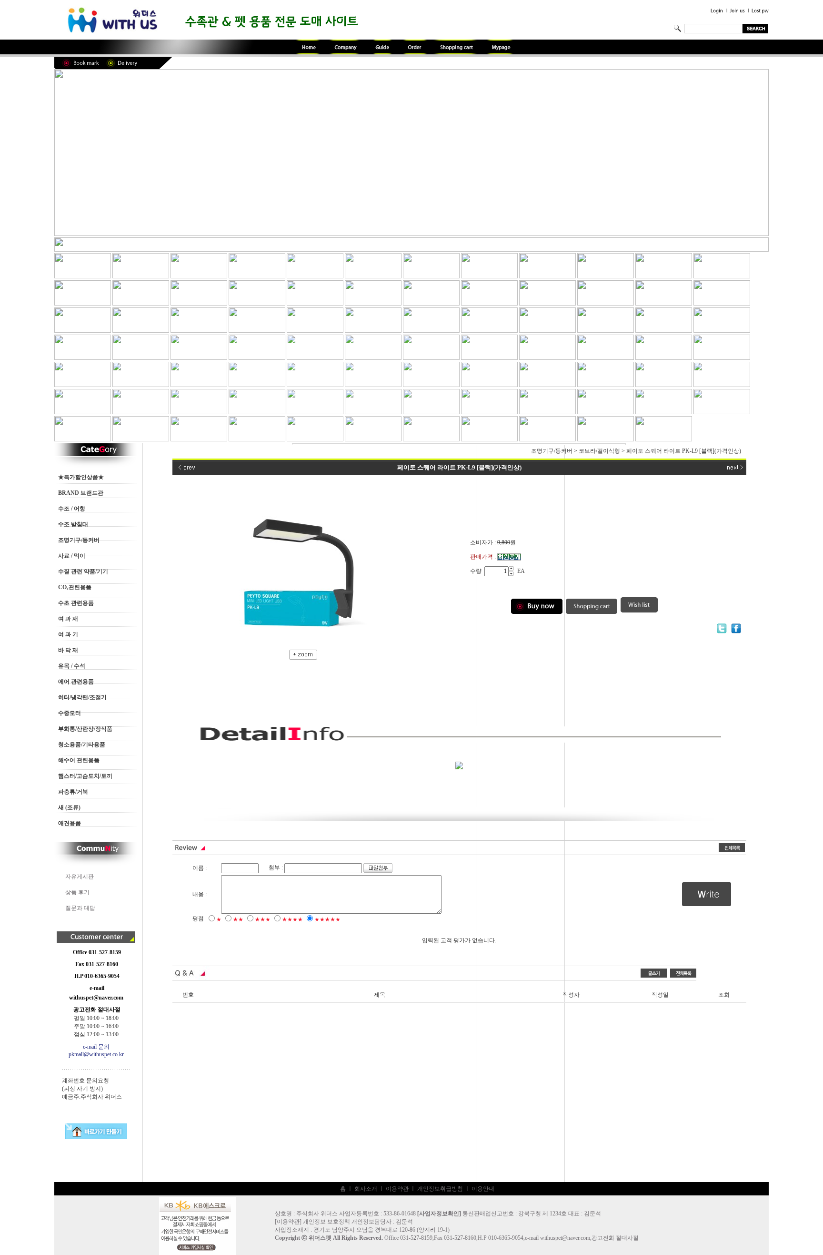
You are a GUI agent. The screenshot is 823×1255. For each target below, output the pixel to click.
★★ (238, 919)
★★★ (263, 919)
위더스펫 (320, 1238)
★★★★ (292, 919)
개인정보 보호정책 (326, 1221)
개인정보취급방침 (440, 1188)
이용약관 (397, 1188)
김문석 (404, 1221)
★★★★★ (327, 919)
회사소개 (365, 1188)
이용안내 (483, 1188)
